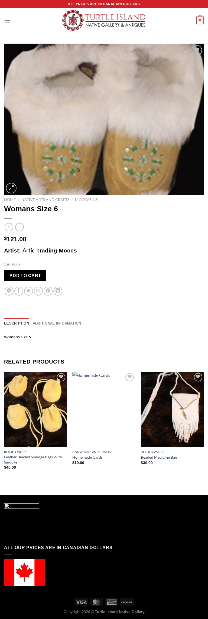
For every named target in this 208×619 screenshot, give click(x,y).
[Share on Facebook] (18, 291)
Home (10, 199)
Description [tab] (16, 323)
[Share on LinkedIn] (57, 291)
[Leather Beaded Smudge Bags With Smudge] (35, 409)
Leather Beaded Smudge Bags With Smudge (33, 459)
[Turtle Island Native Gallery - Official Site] (104, 20)
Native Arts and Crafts (45, 199)
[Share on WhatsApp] (9, 291)
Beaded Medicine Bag (159, 457)
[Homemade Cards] (103, 409)
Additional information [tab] (57, 323)
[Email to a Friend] (38, 291)
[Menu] (7, 20)
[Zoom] (11, 188)
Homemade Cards (87, 457)
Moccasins (86, 199)
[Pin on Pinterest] (48, 291)
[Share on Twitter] (28, 291)
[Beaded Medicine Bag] (172, 409)
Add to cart (25, 275)
